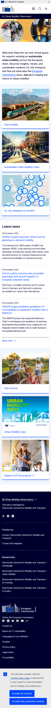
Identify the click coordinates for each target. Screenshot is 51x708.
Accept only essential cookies (28, 701)
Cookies (6, 641)
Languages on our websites (15, 636)
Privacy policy (8, 647)
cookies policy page (19, 678)
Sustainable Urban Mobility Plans (21, 167)
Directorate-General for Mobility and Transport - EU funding (24, 581)
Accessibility (8, 657)
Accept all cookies (22, 693)
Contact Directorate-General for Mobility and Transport (23, 536)
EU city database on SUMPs (19, 210)
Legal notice (8, 652)
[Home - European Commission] (8, 8)
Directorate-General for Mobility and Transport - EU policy (24, 589)
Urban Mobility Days (15, 431)
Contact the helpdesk (12, 543)
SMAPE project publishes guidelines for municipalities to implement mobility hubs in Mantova (25, 309)
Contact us (7, 626)
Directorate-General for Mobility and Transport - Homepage (24, 564)
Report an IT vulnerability (14, 631)
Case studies (11, 124)
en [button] (33, 9)
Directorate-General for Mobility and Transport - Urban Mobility (24, 572)
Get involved (11, 388)
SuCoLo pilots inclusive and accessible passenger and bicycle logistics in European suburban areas (23, 276)
